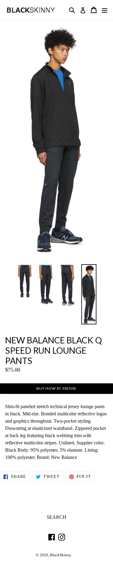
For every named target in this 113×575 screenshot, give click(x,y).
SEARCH (56, 517)
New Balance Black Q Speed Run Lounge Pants (53, 350)
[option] (25, 281)
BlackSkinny (60, 555)
